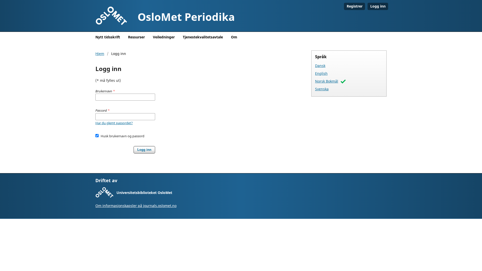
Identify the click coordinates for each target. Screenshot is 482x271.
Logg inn (378, 6)
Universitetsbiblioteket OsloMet (144, 192)
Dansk (320, 65)
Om (234, 37)
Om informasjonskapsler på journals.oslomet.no (135, 205)
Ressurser (136, 37)
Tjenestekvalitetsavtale (203, 37)
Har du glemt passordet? (114, 123)
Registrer (355, 6)
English (321, 73)
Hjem (99, 53)
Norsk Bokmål (326, 81)
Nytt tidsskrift (107, 37)
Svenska (322, 89)
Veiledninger (164, 37)
